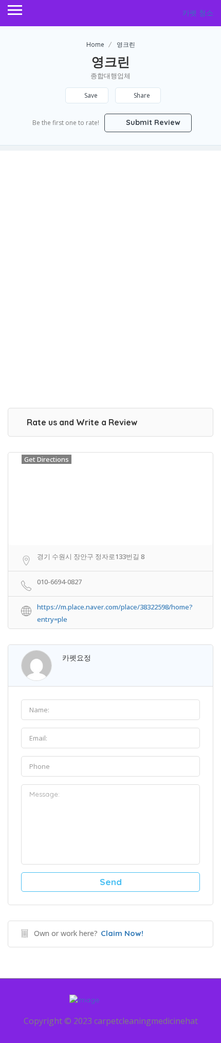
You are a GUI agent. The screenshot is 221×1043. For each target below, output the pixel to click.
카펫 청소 (197, 12)
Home (95, 44)
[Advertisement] (110, 261)
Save (90, 95)
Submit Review (152, 122)
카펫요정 (76, 657)
